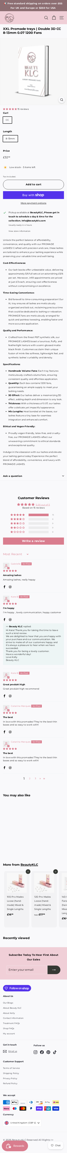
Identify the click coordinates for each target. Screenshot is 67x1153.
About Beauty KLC (12, 1008)
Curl (5, 112)
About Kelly (9, 1013)
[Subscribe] (54, 970)
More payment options (33, 203)
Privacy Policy (10, 1078)
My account (9, 1033)
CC (7, 120)
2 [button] (29, 778)
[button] (10, 109)
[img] (10, 570)
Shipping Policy (11, 1073)
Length (7, 131)
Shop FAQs (8, 1028)
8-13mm (10, 138)
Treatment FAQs (11, 1023)
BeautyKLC (29, 864)
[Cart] (54, 17)
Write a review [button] (33, 541)
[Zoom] (61, 99)
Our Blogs (8, 1003)
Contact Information (13, 1018)
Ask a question (12, 476)
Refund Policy (10, 1083)
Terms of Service (11, 1068)
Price (6, 150)
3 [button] (35, 778)
